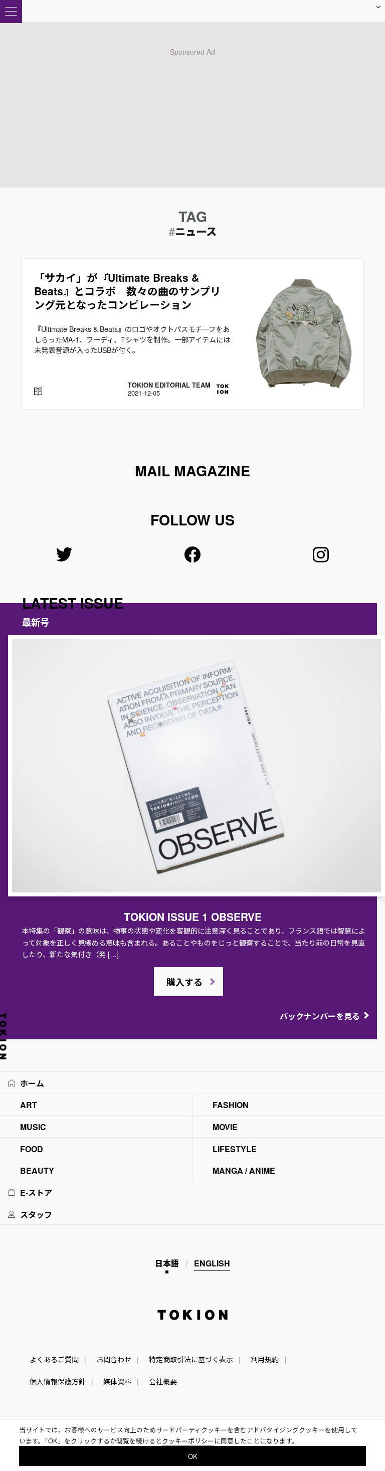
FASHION (231, 1105)
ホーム (32, 1083)
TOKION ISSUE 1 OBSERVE (193, 916)
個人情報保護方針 (58, 1381)
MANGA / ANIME (244, 1170)
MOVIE (225, 1127)
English (212, 1263)
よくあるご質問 (54, 1359)
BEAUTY (37, 1170)
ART (28, 1105)
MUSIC (33, 1127)
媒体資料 (117, 1381)
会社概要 (163, 1381)
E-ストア (36, 1192)
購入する (184, 982)
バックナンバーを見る (320, 1016)
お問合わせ (113, 1359)
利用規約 (265, 1359)
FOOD (31, 1149)
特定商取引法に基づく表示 (191, 1359)
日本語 (167, 1263)
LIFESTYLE (235, 1149)
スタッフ (36, 1214)
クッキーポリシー (188, 1440)
